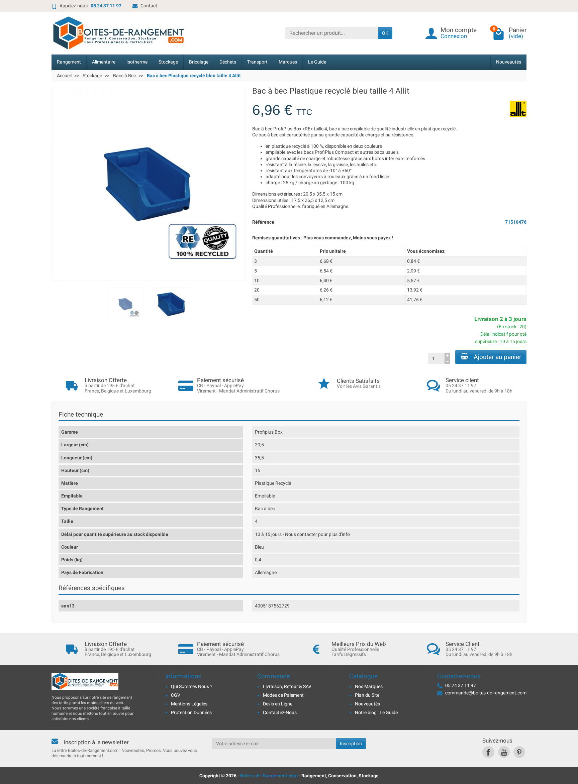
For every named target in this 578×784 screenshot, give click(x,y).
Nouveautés (508, 62)
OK (385, 33)
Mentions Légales (189, 703)
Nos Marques (369, 686)
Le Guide (317, 62)
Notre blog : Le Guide (376, 712)
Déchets (227, 62)
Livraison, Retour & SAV (287, 686)
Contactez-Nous (280, 712)
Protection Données (191, 712)
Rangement (69, 62)
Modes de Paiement (283, 695)
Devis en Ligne (277, 703)
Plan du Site (367, 695)
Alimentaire (103, 62)
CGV (175, 695)
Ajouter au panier (497, 357)
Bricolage (198, 62)
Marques (288, 62)
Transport (257, 62)
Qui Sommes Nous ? (191, 686)
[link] (488, 752)
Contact (148, 5)
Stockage (168, 62)
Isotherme (137, 62)
